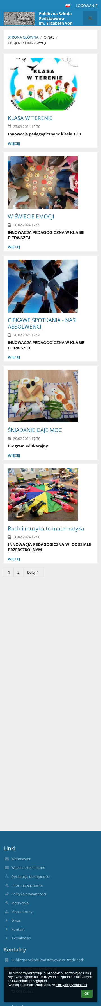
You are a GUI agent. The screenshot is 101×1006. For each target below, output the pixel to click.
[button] (67, 5)
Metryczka (20, 902)
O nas (16, 920)
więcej (14, 143)
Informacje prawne (27, 885)
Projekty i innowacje (27, 42)
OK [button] (86, 994)
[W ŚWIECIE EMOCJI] (50, 182)
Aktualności (21, 938)
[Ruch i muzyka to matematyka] (50, 494)
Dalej (31, 572)
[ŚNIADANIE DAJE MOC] (50, 396)
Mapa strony (22, 911)
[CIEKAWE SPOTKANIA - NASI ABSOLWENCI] (50, 286)
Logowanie (86, 5)
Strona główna (23, 37)
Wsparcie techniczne (28, 867)
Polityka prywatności (28, 893)
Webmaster (21, 858)
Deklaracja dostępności (30, 876)
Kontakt (18, 929)
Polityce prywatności (71, 985)
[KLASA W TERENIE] (50, 84)
